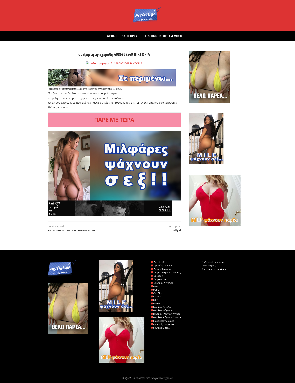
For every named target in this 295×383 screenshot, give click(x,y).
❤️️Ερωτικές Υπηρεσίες (162, 324)
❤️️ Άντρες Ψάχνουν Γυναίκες (166, 272)
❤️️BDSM (155, 289)
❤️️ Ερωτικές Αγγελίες (162, 282)
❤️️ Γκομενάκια (158, 279)
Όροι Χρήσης (208, 265)
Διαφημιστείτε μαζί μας (214, 269)
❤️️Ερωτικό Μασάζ (160, 327)
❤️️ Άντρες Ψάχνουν (161, 269)
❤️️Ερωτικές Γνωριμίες (162, 320)
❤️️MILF (154, 300)
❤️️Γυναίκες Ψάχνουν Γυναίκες (166, 317)
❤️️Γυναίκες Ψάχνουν (161, 310)
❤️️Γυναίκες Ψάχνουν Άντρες (165, 313)
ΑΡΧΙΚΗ (112, 36)
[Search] (186, 36)
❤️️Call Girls (156, 293)
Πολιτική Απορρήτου (213, 261)
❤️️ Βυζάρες (157, 275)
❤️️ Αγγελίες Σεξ (159, 261)
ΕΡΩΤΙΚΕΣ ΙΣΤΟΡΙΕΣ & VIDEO (163, 36)
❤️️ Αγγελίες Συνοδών (162, 265)
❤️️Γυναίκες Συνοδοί (161, 307)
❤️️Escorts (156, 296)
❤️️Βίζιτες (155, 303)
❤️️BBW (154, 286)
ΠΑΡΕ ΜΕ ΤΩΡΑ (114, 119)
